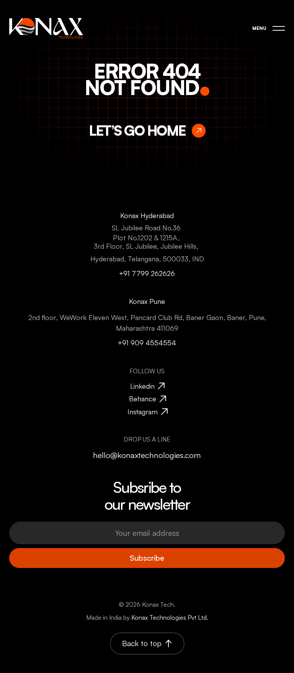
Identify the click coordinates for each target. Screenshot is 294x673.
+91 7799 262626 (147, 273)
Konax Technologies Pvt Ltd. (169, 617)
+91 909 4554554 (147, 342)
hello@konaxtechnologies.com (147, 455)
